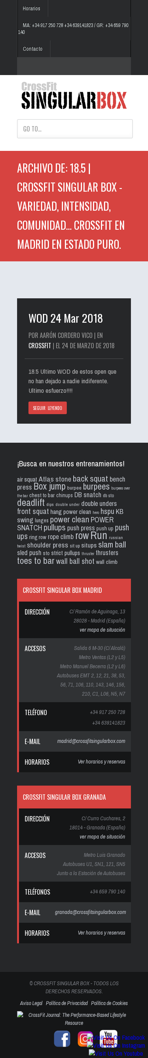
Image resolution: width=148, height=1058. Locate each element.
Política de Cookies (109, 1003)
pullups (55, 527)
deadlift (31, 502)
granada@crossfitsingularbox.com (90, 912)
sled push (29, 552)
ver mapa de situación (102, 630)
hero (96, 512)
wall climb (107, 562)
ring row (37, 537)
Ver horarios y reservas (101, 761)
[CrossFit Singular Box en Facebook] (60, 1046)
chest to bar (42, 495)
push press (81, 528)
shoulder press (47, 545)
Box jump (49, 486)
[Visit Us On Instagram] (116, 1045)
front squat (33, 511)
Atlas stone (55, 479)
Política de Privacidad (67, 1003)
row (82, 535)
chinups (64, 495)
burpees (96, 486)
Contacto (33, 48)
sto (46, 553)
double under (67, 504)
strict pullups (65, 553)
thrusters (107, 552)
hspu (107, 511)
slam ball (112, 544)
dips (50, 504)
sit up (75, 546)
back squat (90, 478)
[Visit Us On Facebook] (116, 1037)
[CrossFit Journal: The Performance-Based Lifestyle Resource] (74, 1023)
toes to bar (36, 560)
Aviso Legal (31, 1003)
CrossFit (39, 345)
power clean (69, 519)
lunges (42, 520)
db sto (108, 495)
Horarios (31, 8)
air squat (27, 479)
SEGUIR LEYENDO (47, 408)
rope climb (61, 536)
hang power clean (70, 511)
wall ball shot (75, 561)
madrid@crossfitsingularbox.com (91, 741)
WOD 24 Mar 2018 (65, 317)
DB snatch (87, 494)
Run (98, 535)
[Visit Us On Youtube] (115, 1053)
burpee (74, 487)
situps (89, 545)
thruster (88, 553)
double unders (99, 503)
